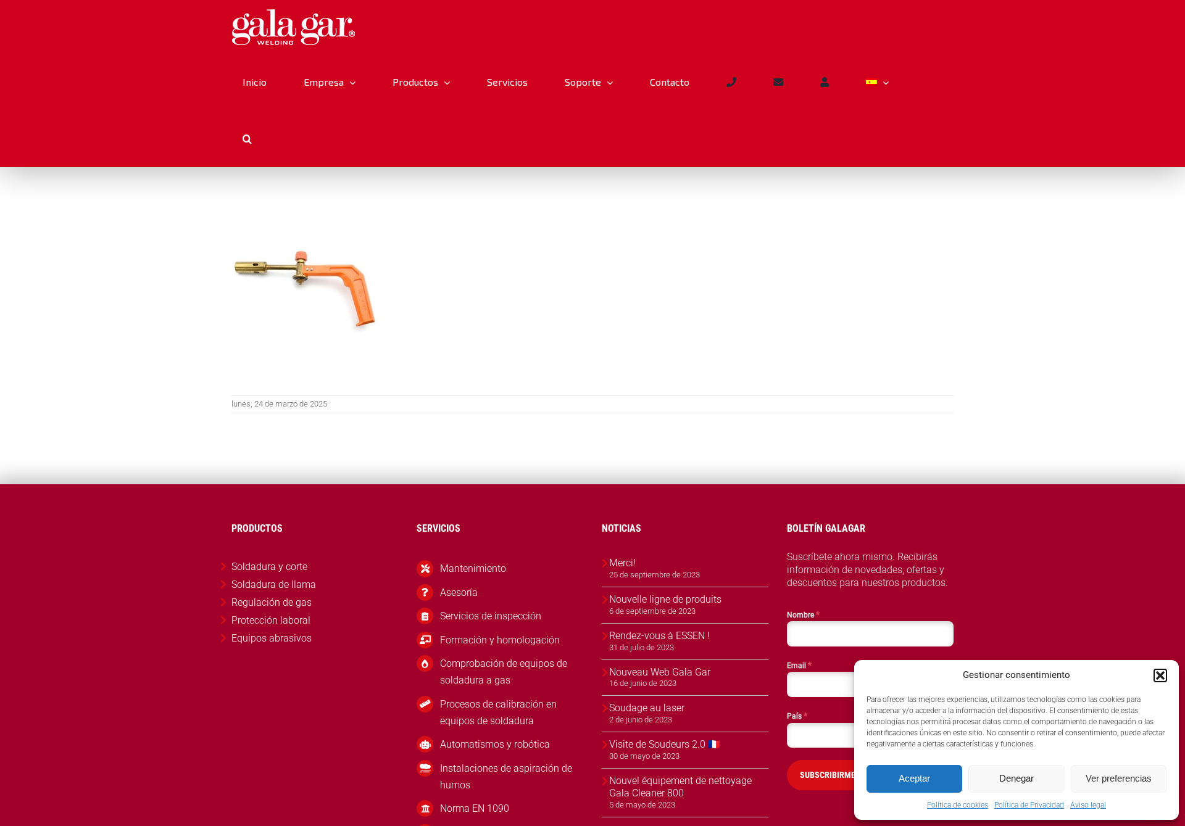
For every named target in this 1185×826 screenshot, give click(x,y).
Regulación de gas (271, 602)
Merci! (622, 563)
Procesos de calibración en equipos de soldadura (498, 712)
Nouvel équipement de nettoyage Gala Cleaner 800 (680, 787)
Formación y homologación (500, 640)
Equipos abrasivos (271, 638)
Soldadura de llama (273, 584)
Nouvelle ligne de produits (665, 599)
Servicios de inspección (490, 616)
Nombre (803, 614)
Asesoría (459, 592)
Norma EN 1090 (474, 808)
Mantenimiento (473, 568)
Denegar (1016, 778)
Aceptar (914, 778)
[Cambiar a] (877, 82)
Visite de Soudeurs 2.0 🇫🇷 (664, 744)
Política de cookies (957, 805)
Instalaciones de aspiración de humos (506, 776)
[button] (1160, 675)
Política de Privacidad (1029, 805)
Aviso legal (1088, 805)
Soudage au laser (646, 708)
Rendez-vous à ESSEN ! (659, 636)
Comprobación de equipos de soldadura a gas (503, 672)
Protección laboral (270, 620)
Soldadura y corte (269, 566)
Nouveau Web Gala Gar (659, 672)
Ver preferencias (1119, 778)
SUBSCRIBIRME (827, 775)
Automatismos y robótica (495, 744)
